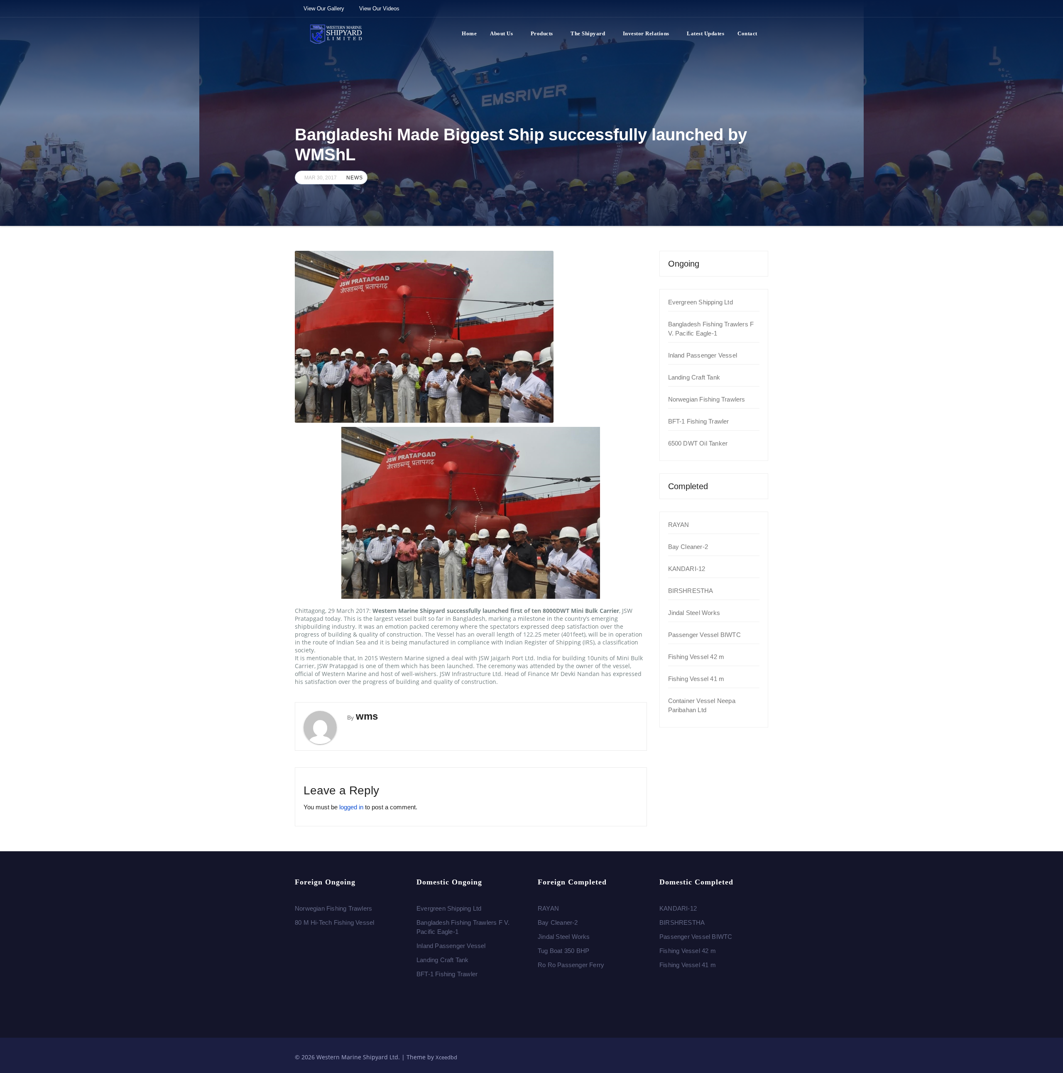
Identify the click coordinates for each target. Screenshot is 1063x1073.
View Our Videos (379, 8)
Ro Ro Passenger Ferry (571, 964)
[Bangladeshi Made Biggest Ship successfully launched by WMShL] (471, 337)
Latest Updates (705, 33)
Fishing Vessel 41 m (696, 678)
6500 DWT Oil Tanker (698, 443)
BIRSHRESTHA (690, 590)
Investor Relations (646, 33)
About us (501, 33)
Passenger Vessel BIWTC (704, 634)
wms (367, 716)
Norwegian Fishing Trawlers (706, 399)
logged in (351, 807)
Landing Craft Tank (694, 377)
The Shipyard (588, 33)
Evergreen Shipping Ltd (700, 302)
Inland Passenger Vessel (702, 355)
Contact (747, 33)
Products (542, 33)
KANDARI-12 (686, 568)
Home (469, 33)
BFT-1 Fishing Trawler (698, 421)
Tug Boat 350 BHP (563, 950)
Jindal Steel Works (694, 612)
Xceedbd (446, 1057)
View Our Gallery (324, 8)
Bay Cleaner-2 (688, 546)
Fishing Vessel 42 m (696, 656)
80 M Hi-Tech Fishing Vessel (334, 922)
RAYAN (678, 524)
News (354, 178)
